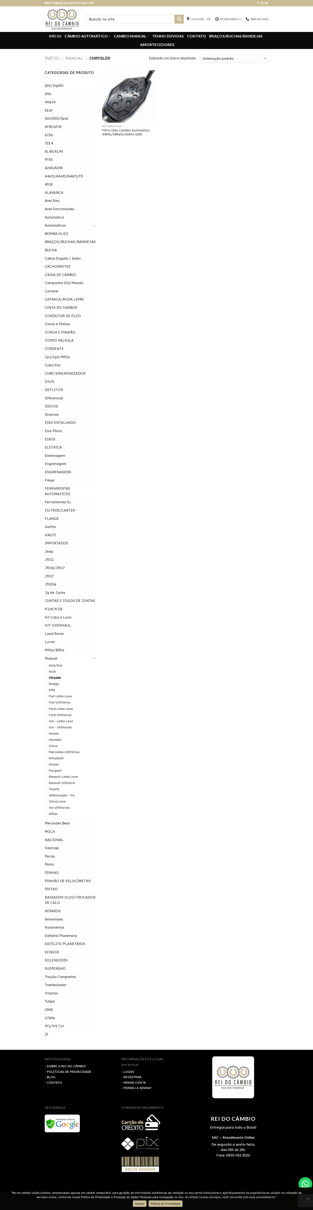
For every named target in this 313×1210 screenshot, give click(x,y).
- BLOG (50, 1077)
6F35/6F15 (53, 127)
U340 (49, 1009)
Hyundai (55, 740)
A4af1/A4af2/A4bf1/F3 (64, 176)
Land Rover (54, 634)
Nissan (54, 764)
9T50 (49, 159)
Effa (52, 690)
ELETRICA (53, 447)
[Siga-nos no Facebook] (258, 3)
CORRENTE (54, 349)
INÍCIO (55, 36)
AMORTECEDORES (157, 44)
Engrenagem (55, 464)
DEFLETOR (54, 390)
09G (48, 94)
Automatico (54, 217)
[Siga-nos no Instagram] (262, 3)
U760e (50, 1018)
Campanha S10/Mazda (64, 283)
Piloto (49, 864)
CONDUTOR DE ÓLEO (63, 316)
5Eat (48, 110)
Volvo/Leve (57, 801)
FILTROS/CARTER (60, 510)
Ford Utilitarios (60, 715)
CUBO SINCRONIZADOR (65, 373)
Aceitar (139, 1203)
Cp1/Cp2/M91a (57, 357)
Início (52, 58)
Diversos (52, 414)
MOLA (50, 831)
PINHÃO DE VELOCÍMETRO (68, 881)
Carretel (51, 291)
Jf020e (50, 584)
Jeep (49, 551)
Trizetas (51, 993)
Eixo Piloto (53, 431)
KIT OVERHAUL (58, 625)
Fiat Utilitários (59, 702)
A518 (49, 184)
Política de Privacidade (165, 1203)
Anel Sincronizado (59, 209)
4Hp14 (50, 102)
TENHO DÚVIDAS (168, 36)
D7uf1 (49, 381)
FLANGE (52, 519)
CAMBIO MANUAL (130, 36)
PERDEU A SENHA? (137, 1088)
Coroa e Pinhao (57, 324)
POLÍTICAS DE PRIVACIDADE (69, 1072)
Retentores (54, 919)
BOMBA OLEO (56, 234)
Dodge (54, 684)
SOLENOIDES (56, 960)
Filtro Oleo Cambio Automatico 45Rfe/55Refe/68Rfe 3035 (125, 132)
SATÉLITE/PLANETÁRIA (65, 944)
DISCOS (51, 406)
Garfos (50, 527)
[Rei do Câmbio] (62, 19)
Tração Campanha (60, 977)
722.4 (49, 143)
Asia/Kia (55, 665)
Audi (52, 671)
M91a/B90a (54, 650)
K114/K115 (54, 609)
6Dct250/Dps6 (56, 118)
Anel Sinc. (52, 201)
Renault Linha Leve (63, 777)
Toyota (54, 789)
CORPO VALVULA (59, 340)
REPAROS (53, 911)
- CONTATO (53, 1083)
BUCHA (51, 250)
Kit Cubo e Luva (58, 617)
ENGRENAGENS (58, 472)
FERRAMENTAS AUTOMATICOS (57, 491)
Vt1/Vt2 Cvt (54, 1026)
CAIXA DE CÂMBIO (60, 275)
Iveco (53, 746)
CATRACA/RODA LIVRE (64, 299)
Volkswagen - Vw (62, 795)
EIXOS (50, 439)
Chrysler (55, 678)
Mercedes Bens (57, 823)
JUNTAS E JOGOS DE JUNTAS (70, 601)
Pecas (50, 856)
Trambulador (55, 985)
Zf (46, 1034)
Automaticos (55, 225)
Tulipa (50, 1001)
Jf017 (49, 576)
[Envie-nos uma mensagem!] (305, 1184)
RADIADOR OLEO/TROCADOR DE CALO (70, 900)
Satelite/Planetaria (61, 936)
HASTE (50, 535)
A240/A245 (54, 168)
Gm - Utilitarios (60, 727)
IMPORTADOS (56, 543)
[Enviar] (179, 19)
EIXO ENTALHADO (60, 422)
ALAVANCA (54, 192)
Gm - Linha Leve (61, 721)
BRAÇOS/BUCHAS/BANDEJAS (236, 36)
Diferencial (54, 398)
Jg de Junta (55, 592)
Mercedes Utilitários (64, 752)
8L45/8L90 (54, 151)
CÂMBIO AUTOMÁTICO (86, 36)
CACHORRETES (57, 266)
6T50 (49, 135)
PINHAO (52, 872)
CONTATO (196, 36)
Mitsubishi (56, 758)
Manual (74, 58)
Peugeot (55, 771)
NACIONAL (54, 840)
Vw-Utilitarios (59, 808)
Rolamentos (54, 927)
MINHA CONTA (134, 1083)
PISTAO (51, 889)
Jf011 (49, 559)
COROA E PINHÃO (60, 332)
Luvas (50, 642)
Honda (54, 733)
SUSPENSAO (55, 968)
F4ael (49, 480)
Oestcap (52, 848)
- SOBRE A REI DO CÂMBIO (65, 1066)
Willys (53, 814)
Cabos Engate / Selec (63, 258)
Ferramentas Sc (58, 502)
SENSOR (52, 952)
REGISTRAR (132, 1077)
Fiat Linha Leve (60, 696)
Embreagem (55, 455)
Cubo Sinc (53, 365)
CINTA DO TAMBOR (61, 307)
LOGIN (128, 1072)
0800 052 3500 (237, 1155)
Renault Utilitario (62, 783)
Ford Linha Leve (61, 709)
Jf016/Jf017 (55, 568)
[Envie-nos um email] (266, 3)
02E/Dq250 (54, 85)
